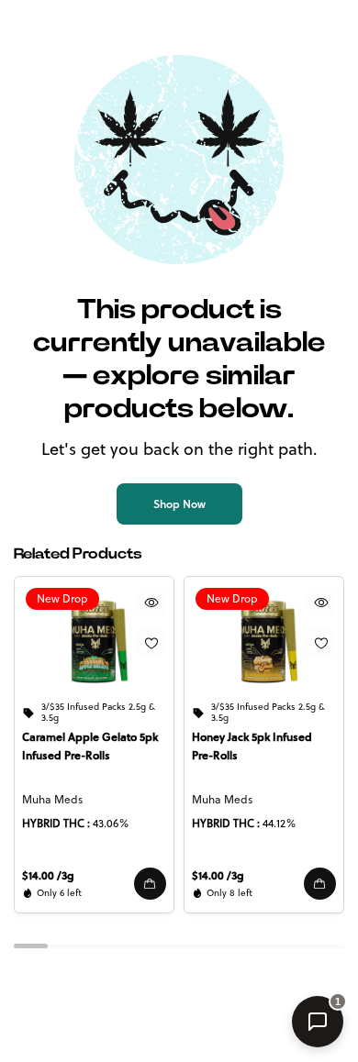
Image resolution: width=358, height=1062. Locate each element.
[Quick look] (151, 602)
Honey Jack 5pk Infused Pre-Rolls (252, 746)
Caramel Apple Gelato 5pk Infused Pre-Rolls (90, 746)
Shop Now (179, 504)
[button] (150, 884)
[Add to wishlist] (151, 643)
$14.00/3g (48, 875)
